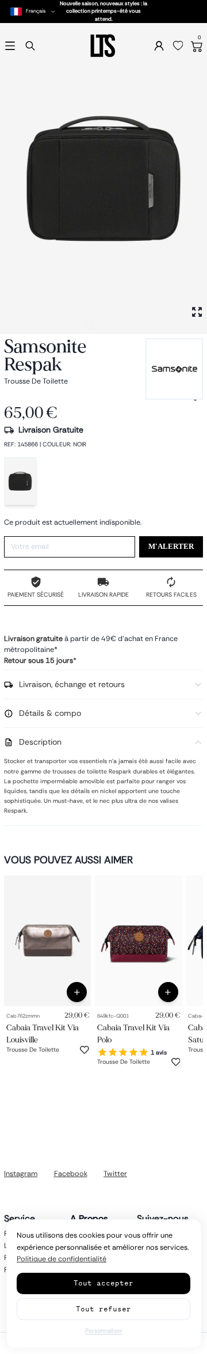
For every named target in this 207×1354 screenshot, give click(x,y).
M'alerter (171, 547)
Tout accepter (103, 1283)
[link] (47, 940)
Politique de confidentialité (61, 1259)
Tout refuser (103, 1308)
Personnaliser (103, 1330)
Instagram (20, 1173)
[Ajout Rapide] (77, 992)
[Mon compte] (159, 46)
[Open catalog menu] (10, 46)
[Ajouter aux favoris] (84, 1050)
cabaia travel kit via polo (133, 1033)
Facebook (70, 1173)
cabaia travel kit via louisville (42, 1033)
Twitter (115, 1173)
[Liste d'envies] (178, 46)
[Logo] (103, 45)
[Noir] (20, 481)
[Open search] (30, 46)
